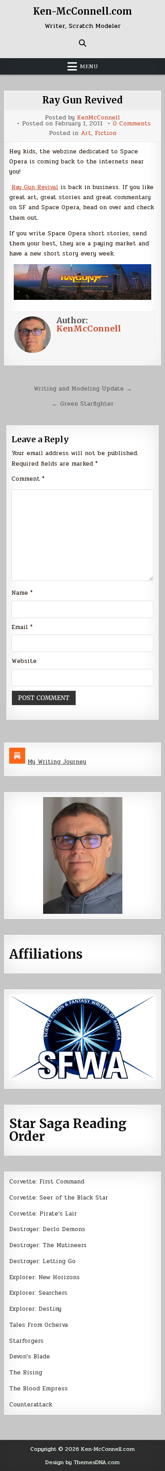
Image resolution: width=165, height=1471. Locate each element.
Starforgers (26, 1341)
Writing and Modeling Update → (82, 388)
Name (22, 592)
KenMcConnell (98, 118)
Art (86, 133)
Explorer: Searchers (38, 1292)
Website (24, 661)
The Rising (25, 1372)
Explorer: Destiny (35, 1309)
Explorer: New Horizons (44, 1277)
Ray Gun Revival (34, 187)
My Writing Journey (57, 761)
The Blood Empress (38, 1388)
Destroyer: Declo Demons (47, 1229)
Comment (27, 478)
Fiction (105, 133)
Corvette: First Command (46, 1181)
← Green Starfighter (83, 403)
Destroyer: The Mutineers (48, 1245)
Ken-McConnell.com (82, 11)
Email (22, 627)
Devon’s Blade (29, 1356)
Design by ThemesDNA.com (82, 1462)
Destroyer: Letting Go (42, 1261)
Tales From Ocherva (38, 1325)
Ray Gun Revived (82, 100)
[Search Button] (82, 43)
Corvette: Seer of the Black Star (58, 1197)
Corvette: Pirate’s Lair (43, 1213)
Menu (89, 66)
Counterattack (30, 1404)
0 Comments (132, 124)
